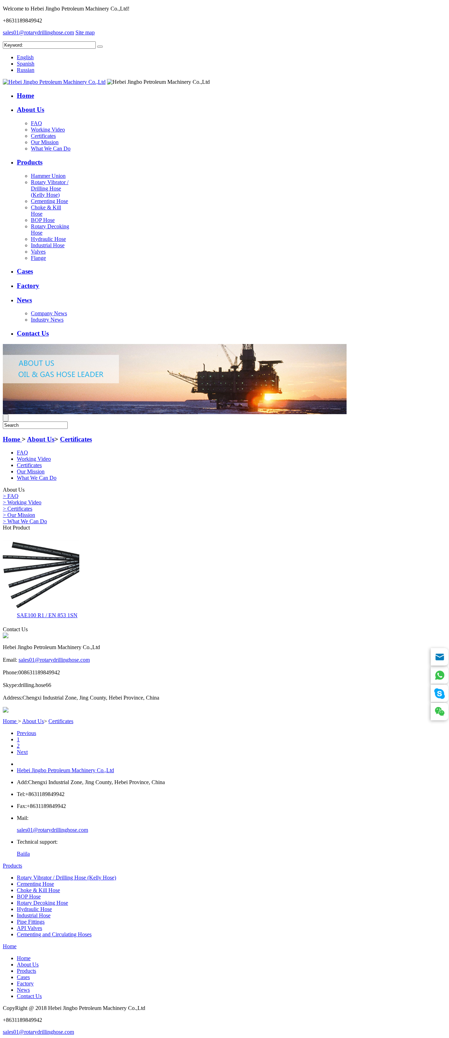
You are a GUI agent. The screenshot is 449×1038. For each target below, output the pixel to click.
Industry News (47, 320)
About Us (30, 109)
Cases (25, 271)
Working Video (48, 130)
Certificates (43, 136)
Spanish (25, 64)
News (24, 300)
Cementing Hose (49, 201)
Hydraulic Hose (48, 239)
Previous (26, 733)
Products (29, 162)
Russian (25, 70)
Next (22, 752)
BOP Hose (43, 220)
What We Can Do (51, 148)
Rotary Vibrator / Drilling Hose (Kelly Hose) (49, 188)
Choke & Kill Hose (38, 890)
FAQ (36, 123)
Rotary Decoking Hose (42, 903)
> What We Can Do (25, 521)
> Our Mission (19, 515)
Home (25, 95)
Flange (38, 258)
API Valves (29, 928)
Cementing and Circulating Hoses (54, 934)
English (25, 57)
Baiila (23, 854)
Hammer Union (48, 176)
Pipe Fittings (31, 922)
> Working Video (22, 502)
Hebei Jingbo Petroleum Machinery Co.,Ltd (65, 770)
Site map (85, 32)
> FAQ (11, 496)
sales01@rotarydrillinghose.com (38, 32)
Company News (49, 313)
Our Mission (45, 142)
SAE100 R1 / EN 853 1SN (47, 615)
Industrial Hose (48, 245)
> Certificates (17, 509)
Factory (28, 285)
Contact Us (33, 333)
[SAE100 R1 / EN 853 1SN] (41, 608)
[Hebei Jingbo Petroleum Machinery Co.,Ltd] (54, 82)
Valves (38, 252)
